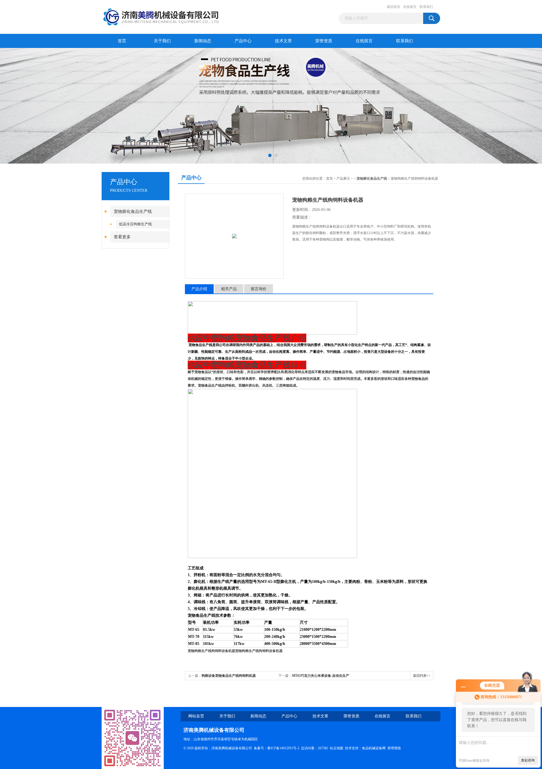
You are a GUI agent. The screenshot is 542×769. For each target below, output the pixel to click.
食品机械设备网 (374, 748)
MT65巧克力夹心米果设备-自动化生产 (320, 676)
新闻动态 (202, 41)
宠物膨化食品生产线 (133, 211)
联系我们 (426, 7)
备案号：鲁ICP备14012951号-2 (276, 748)
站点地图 (336, 748)
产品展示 (343, 178)
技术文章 (283, 41)
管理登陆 (394, 748)
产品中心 (243, 41)
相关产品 (229, 289)
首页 (122, 41)
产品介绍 (199, 289)
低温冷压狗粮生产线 (135, 224)
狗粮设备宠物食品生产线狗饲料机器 (229, 676)
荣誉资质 (323, 41)
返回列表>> (421, 676)
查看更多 (122, 237)
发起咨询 (528, 760)
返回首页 (393, 7)
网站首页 (196, 716)
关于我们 (162, 41)
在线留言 (410, 7)
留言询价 (258, 289)
